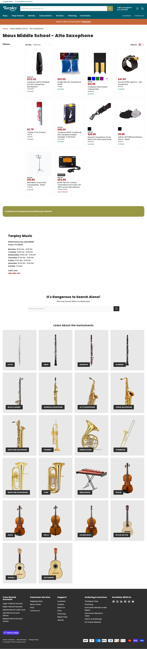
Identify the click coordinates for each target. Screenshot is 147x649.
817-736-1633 (122, 9)
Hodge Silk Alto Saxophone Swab (69, 83)
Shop (5, 15)
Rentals (31, 15)
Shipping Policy (36, 601)
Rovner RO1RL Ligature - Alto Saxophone (130, 83)
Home (5, 29)
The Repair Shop (91, 601)
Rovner (120, 86)
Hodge (59, 86)
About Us (61, 607)
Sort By (28, 45)
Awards (60, 620)
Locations (126, 15)
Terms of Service (8, 640)
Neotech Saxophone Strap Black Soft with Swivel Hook (99, 138)
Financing (72, 15)
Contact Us (139, 15)
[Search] (110, 8)
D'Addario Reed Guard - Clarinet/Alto (98, 88)
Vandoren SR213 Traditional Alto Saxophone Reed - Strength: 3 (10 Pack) (69, 134)
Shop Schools (18, 15)
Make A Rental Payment (12, 607)
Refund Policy (21, 640)
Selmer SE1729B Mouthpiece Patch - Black (130, 138)
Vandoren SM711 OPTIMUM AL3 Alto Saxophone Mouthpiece (38, 84)
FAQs (32, 607)
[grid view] (139, 44)
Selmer (120, 141)
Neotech (91, 142)
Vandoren (30, 89)
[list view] (142, 44)
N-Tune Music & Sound (23, 1)
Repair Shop (62, 617)
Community (85, 15)
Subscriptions (45, 15)
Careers (60, 604)
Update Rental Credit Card (14, 610)
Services (60, 15)
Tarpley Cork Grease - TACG (36, 133)
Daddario (91, 91)
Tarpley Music (8, 1)
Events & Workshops (93, 619)
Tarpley (30, 137)
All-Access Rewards (93, 622)
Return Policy (35, 604)
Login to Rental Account (13, 603)
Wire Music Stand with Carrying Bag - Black (36, 183)
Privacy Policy (34, 640)
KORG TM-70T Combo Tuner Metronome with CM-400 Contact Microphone (69, 184)
